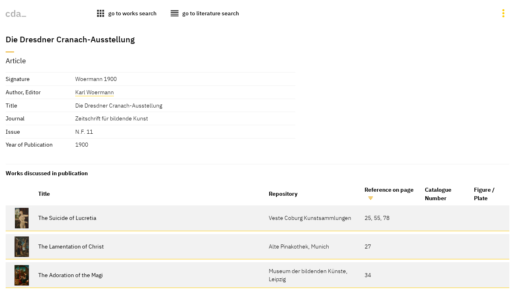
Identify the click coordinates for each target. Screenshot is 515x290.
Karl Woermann (94, 92)
